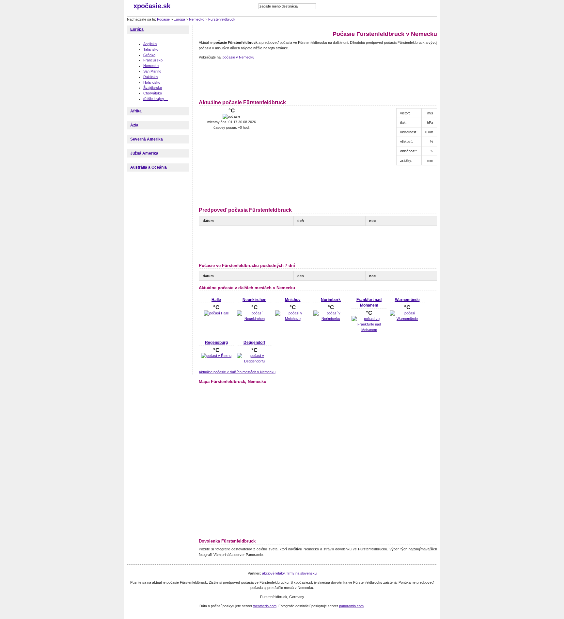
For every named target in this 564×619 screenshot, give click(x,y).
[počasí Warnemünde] (407, 319)
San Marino (152, 71)
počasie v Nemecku (238, 57)
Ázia (134, 125)
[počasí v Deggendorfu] (254, 361)
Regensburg (216, 342)
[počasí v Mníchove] (292, 319)
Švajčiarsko (152, 88)
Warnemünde (407, 299)
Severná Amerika (146, 139)
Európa (179, 19)
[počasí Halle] (216, 313)
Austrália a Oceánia (148, 167)
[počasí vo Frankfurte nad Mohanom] (369, 330)
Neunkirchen (254, 299)
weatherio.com (264, 606)
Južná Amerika (144, 153)
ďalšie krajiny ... (155, 99)
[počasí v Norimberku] (330, 319)
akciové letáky (273, 573)
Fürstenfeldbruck (221, 19)
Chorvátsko (152, 93)
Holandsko (151, 82)
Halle (216, 299)
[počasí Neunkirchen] (254, 319)
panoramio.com (351, 606)
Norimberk (331, 299)
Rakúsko (150, 77)
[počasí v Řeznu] (216, 356)
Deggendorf (254, 342)
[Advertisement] (317, 78)
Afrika (136, 111)
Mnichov (293, 299)
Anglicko (150, 44)
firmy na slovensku (302, 573)
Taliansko (150, 49)
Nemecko (196, 19)
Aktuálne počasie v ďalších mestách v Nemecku (237, 372)
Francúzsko (153, 60)
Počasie (163, 19)
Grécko (149, 55)
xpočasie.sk (151, 5)
